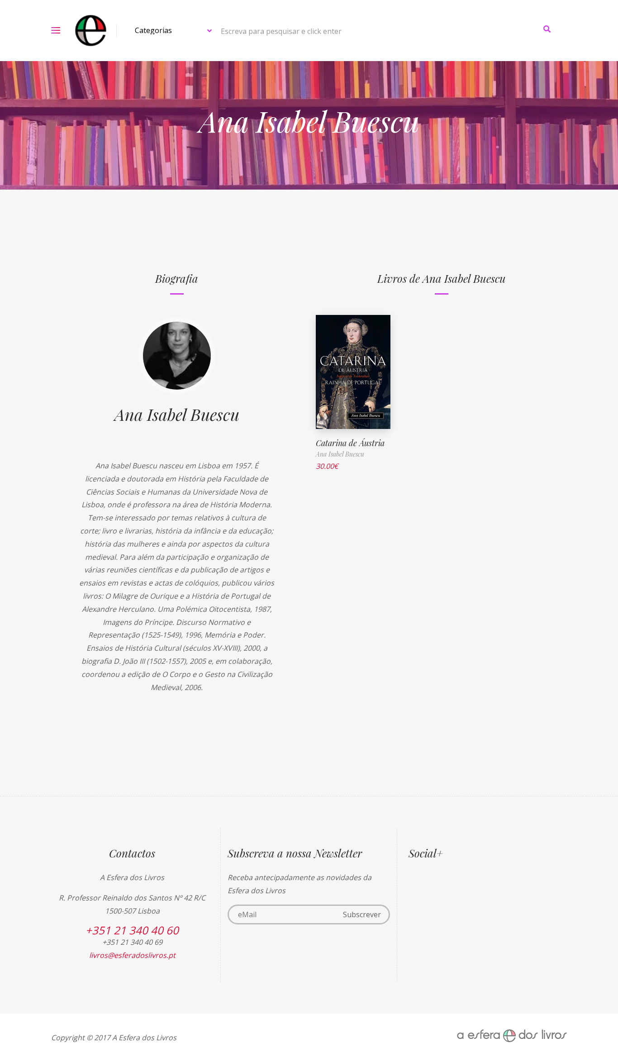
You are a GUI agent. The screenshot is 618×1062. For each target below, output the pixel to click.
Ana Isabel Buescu (176, 414)
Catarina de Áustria (350, 443)
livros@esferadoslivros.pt (132, 955)
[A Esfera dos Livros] (91, 31)
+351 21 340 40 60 (132, 930)
